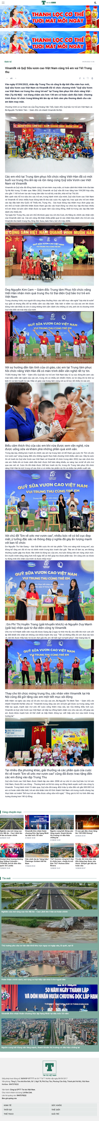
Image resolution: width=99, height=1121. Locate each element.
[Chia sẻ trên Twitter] (83, 78)
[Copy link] (88, 78)
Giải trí (55, 1114)
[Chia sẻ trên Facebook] (79, 78)
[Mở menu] (3, 3)
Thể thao (9, 1114)
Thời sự (8, 1110)
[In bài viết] (92, 78)
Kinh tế (7, 1105)
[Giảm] (7, 78)
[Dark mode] (96, 3)
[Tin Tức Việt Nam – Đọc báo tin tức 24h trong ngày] (49, 3)
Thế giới (56, 1110)
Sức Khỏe (57, 1105)
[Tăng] (16, 78)
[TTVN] (49, 1068)
